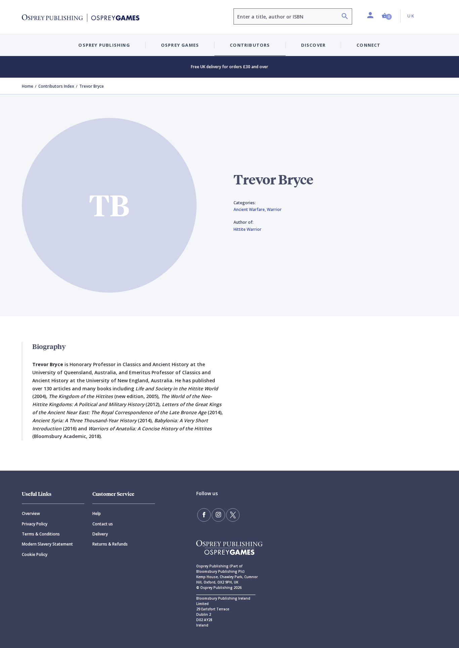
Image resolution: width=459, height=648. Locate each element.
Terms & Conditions (41, 534)
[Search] (345, 17)
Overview (31, 513)
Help (96, 513)
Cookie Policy (34, 554)
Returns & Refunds (110, 544)
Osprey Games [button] (180, 45)
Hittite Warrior (247, 229)
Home (27, 86)
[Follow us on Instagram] (218, 515)
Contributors (250, 45)
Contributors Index (56, 86)
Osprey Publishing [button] (104, 45)
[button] (387, 16)
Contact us (102, 524)
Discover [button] (313, 45)
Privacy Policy (34, 524)
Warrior (274, 209)
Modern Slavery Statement (47, 544)
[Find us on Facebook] (204, 515)
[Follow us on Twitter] (233, 515)
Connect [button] (368, 45)
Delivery (100, 534)
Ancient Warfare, (250, 209)
